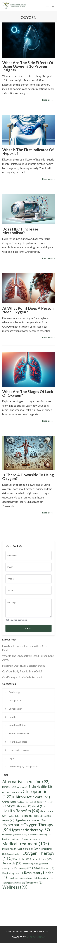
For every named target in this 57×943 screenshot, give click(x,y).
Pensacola (11, 863)
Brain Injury (8, 792)
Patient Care (41, 859)
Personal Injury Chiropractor (23, 766)
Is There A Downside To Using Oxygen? (28, 476)
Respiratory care (13, 873)
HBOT (9, 806)
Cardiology (14, 692)
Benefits (8, 787)
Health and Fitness (18, 725)
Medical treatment (25, 843)
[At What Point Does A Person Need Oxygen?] (28, 288)
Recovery (23, 868)
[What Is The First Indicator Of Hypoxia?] (28, 130)
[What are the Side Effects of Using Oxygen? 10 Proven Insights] (28, 40)
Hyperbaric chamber (30, 820)
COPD (40, 802)
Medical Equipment (32, 839)
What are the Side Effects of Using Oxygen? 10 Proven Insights (28, 66)
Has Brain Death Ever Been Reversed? (23, 665)
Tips (50, 878)
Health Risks (16, 816)
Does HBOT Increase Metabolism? (20, 231)
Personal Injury (31, 863)
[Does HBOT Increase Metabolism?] (28, 209)
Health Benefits (20, 810)
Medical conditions (12, 839)
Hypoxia (8, 834)
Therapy (42, 878)
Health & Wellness (18, 741)
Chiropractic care (31, 797)
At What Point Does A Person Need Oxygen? (28, 310)
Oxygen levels (14, 854)
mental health (11, 848)
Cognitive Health (28, 802)
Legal (11, 758)
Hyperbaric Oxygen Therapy (27, 827)
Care (18, 792)
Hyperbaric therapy (30, 829)
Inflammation (21, 835)
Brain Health (40, 786)
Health (12, 717)
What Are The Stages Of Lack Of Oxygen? (27, 393)
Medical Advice (40, 834)
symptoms (29, 878)
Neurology (29, 848)
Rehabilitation (43, 868)
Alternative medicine (26, 781)
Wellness (15, 886)
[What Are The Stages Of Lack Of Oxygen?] (28, 369)
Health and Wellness (19, 733)
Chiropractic (15, 700)
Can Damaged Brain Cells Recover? (22, 677)
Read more (47, 100)
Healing (24, 806)
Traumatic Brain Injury (13, 883)
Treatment (34, 882)
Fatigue (49, 802)
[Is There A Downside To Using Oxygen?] (28, 453)
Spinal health (15, 878)
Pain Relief (22, 859)
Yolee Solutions (35, 937)
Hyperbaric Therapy (19, 750)
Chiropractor (15, 708)
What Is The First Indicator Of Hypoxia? (28, 151)
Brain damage (21, 787)
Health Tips (33, 815)
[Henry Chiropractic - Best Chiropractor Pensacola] (18, 5)
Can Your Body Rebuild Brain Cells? (22, 671)
